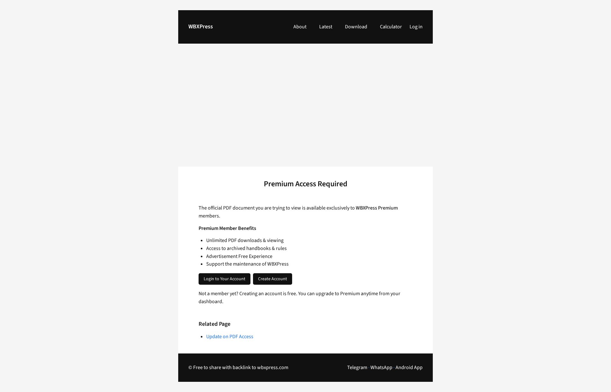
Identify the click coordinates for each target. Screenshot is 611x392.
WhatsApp (381, 367)
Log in (416, 26)
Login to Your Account (224, 279)
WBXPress (200, 27)
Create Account (272, 279)
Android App (409, 367)
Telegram (357, 367)
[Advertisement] (305, 108)
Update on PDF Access (229, 336)
